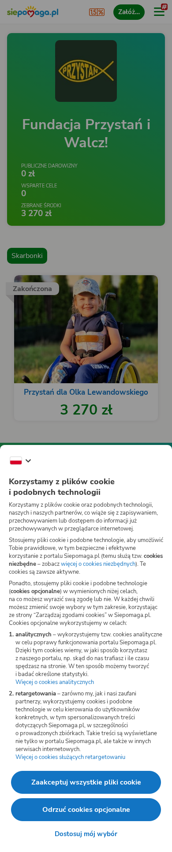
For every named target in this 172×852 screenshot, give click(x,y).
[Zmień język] (20, 461)
